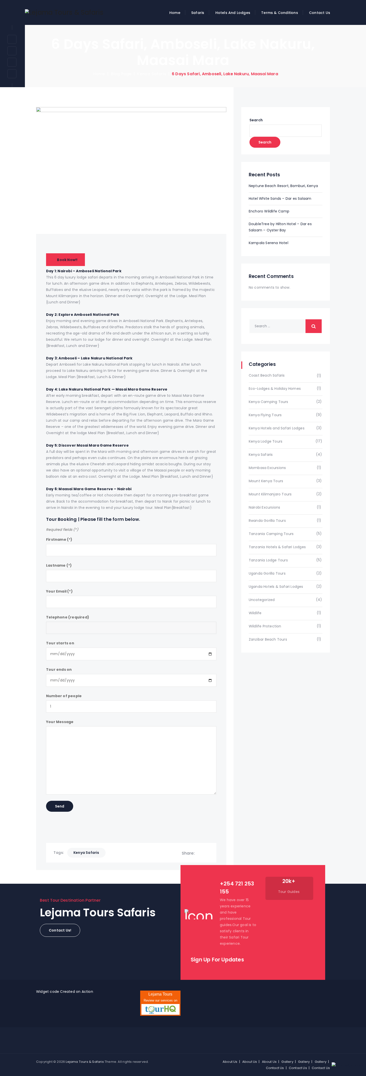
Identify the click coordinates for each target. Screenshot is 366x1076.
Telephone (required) (67, 617)
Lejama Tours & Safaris (85, 1061)
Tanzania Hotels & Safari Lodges (277, 546)
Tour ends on (59, 669)
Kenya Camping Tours (268, 401)
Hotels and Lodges (232, 12)
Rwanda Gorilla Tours (267, 520)
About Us (230, 1061)
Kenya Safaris (261, 454)
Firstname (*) (59, 539)
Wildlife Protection (265, 626)
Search (256, 120)
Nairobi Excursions (264, 507)
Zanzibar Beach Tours (268, 639)
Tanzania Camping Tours (271, 533)
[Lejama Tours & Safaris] (64, 12)
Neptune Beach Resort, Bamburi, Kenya (283, 185)
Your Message (59, 721)
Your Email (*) (59, 591)
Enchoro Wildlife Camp (269, 211)
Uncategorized (262, 599)
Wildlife (255, 612)
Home (174, 12)
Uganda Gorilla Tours (267, 573)
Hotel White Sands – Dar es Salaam (280, 198)
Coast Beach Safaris (267, 375)
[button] (60, 930)
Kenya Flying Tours (265, 414)
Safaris (197, 12)
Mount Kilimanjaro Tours (270, 494)
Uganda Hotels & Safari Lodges (276, 586)
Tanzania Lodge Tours (268, 560)
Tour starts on (60, 643)
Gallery (287, 1061)
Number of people (64, 695)
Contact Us (319, 12)
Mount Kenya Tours (266, 480)
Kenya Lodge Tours (265, 441)
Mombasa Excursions (267, 467)
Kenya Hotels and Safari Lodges (277, 428)
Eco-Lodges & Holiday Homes (275, 388)
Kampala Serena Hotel (268, 242)
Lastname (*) (59, 565)
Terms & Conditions (279, 12)
